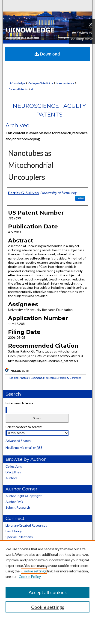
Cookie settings (33, 571)
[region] (47, 579)
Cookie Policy (30, 576)
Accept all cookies (48, 592)
